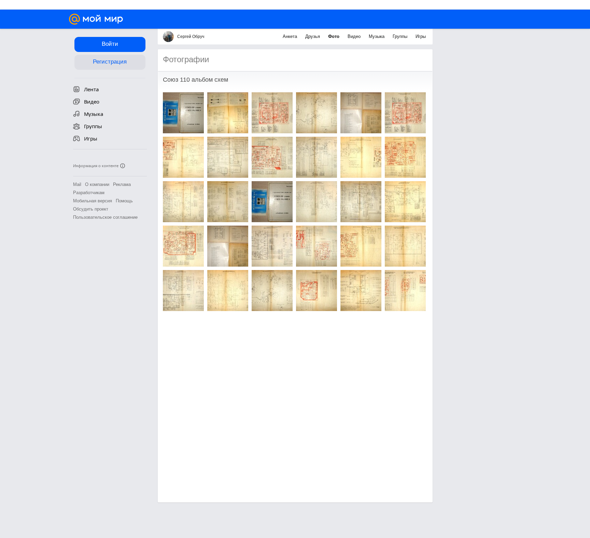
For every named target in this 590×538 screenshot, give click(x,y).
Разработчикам (88, 192)
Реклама (122, 184)
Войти (110, 44)
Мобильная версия (92, 200)
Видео (355, 36)
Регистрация (110, 61)
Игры (421, 36)
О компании (97, 184)
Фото (334, 36)
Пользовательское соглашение (105, 217)
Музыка (377, 36)
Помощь (124, 200)
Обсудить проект (90, 209)
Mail (77, 184)
